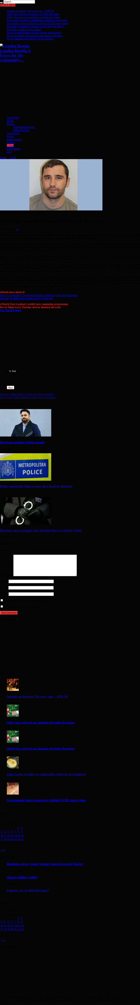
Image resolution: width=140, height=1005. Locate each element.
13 (12, 835)
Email (3, 587)
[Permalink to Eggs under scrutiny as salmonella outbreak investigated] (13, 767)
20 (12, 839)
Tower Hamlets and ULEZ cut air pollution (30, 38)
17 (2, 839)
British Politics (21, 130)
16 (22, 835)
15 (19, 835)
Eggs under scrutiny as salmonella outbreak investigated (37, 20)
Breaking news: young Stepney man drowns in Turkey (45, 864)
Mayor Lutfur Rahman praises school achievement (34, 32)
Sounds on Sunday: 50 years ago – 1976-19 (30, 10)
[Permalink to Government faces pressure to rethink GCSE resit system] (13, 793)
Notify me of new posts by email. (22, 606)
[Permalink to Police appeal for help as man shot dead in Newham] (25, 479)
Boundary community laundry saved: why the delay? (35, 26)
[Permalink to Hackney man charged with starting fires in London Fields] (25, 523)
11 (5, 835)
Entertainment (14, 139)
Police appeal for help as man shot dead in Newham (35, 35)
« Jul (2, 850)
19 (8, 839)
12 (8, 835)
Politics (11, 123)
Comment (6, 575)
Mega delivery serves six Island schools (26, 394)
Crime (10, 145)
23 (22, 839)
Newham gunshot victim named (24, 29)
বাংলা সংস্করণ (13, 117)
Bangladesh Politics (24, 127)
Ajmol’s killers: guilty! (22, 877)
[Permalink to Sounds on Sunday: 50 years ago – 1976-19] (13, 689)
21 (15, 839)
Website (4, 593)
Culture (11, 142)
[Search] (1, 2)
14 (15, 835)
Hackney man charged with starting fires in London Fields (41, 530)
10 (2, 835)
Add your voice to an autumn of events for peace (33, 14)
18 (5, 839)
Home (10, 120)
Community (13, 133)
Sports (10, 136)
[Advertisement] (70, 90)
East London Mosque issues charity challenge (28, 397)
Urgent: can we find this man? (28, 890)
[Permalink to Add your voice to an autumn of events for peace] (13, 715)
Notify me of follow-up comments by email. (27, 600)
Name (3, 581)
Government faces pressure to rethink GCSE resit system (37, 23)
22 (19, 839)
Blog (9, 151)
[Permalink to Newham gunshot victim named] (25, 435)
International (13, 148)
